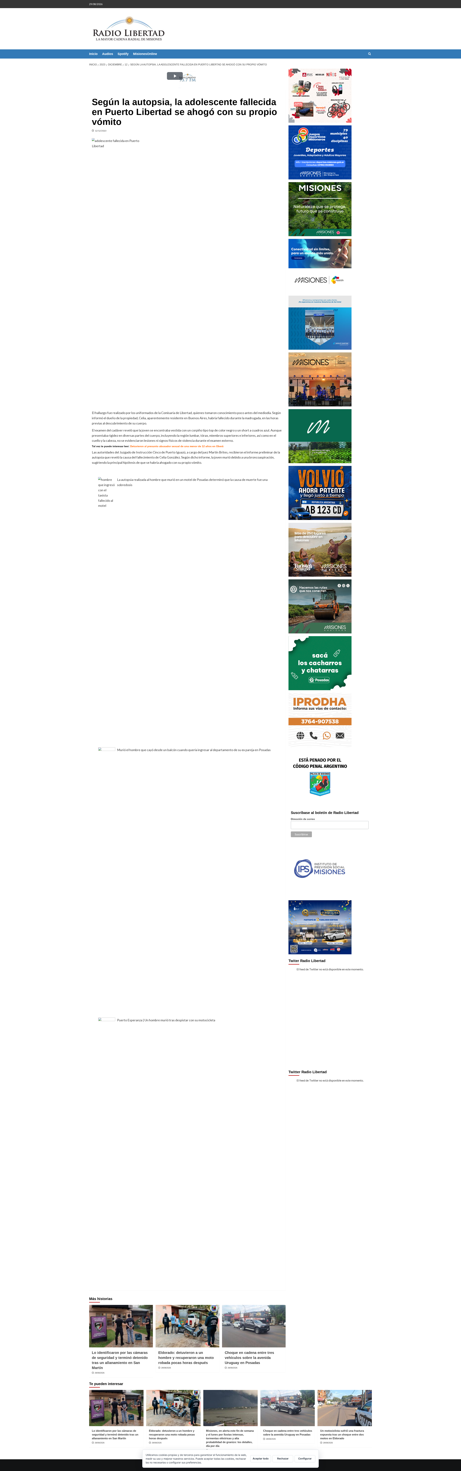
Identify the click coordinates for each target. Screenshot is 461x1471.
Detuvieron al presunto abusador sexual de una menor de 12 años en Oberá (176, 446)
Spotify (123, 54)
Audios (107, 54)
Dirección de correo (303, 818)
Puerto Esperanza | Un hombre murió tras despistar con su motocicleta (166, 1020)
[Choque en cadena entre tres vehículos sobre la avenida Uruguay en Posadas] (254, 1326)
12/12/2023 (100, 130)
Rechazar (283, 1458)
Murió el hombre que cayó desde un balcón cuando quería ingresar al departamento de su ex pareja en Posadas (194, 750)
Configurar (305, 1458)
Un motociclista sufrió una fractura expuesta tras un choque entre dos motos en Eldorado (342, 1434)
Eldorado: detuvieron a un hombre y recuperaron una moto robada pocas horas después (186, 1358)
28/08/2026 (99, 1373)
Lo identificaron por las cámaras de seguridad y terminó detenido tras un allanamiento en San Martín (115, 1434)
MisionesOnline (145, 54)
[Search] (369, 54)
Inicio (93, 54)
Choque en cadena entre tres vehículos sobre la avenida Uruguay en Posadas (249, 1358)
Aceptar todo (261, 1458)
